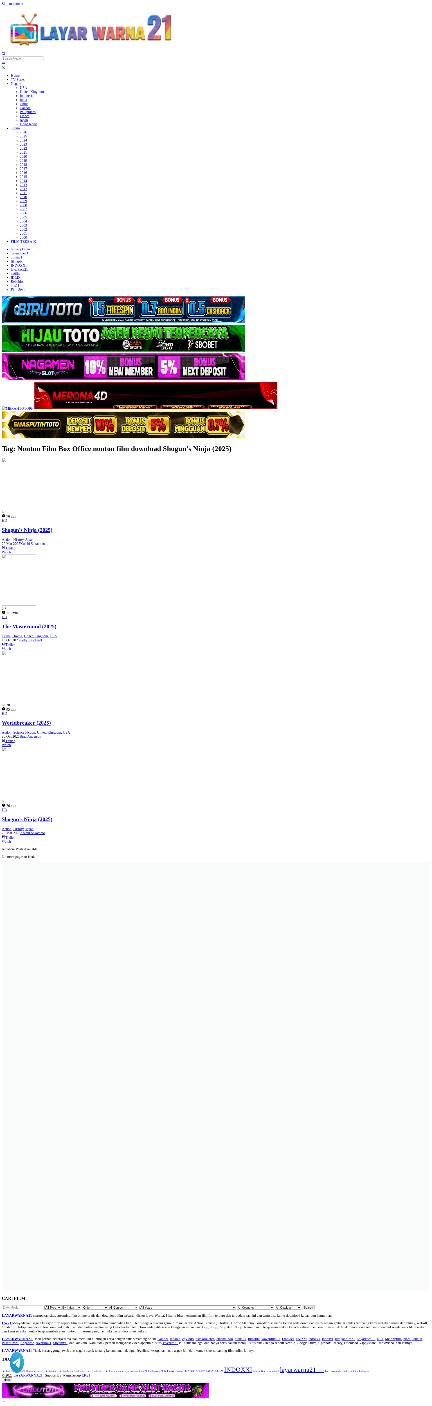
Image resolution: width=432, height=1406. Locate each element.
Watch (6, 552)
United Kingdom (36, 636)
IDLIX (185, 1371)
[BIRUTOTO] (124, 322)
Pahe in (417, 1339)
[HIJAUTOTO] (124, 351)
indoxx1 (314, 1339)
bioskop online (117, 1371)
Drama (17, 636)
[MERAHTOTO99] (18, 408)
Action (6, 539)
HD (4, 520)
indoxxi (327, 1339)
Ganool (163, 1339)
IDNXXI (205, 1371)
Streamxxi (60, 1343)
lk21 (380, 1339)
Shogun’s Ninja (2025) (27, 530)
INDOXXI (238, 1369)
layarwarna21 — (302, 1369)
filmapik (254, 1339)
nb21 (407, 1339)
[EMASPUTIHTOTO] (124, 438)
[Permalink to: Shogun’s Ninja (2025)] (19, 508)
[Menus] (3, 63)
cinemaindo (224, 1339)
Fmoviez (288, 1339)
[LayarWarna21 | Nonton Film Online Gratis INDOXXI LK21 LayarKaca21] (92, 50)
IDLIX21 (195, 1371)
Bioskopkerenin (100, 1371)
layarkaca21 (272, 1371)
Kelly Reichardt (31, 640)
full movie (169, 1371)
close (7, 1379)
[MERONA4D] (156, 408)
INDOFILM (217, 1371)
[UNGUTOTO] (106, 1397)
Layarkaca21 (366, 1339)
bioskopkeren (205, 1339)
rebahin (175, 1339)
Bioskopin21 (51, 1371)
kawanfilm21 (270, 1339)
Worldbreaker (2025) (26, 723)
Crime (6, 636)
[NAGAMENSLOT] (124, 380)
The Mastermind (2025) (29, 626)
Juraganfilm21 (345, 1339)
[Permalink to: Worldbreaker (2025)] (19, 701)
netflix (346, 1371)
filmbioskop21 (155, 1371)
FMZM (301, 1339)
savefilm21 (43, 1343)
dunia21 (240, 1339)
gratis (179, 1371)
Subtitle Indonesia (360, 1371)
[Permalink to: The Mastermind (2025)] (19, 604)
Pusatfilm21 (10, 1343)
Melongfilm (393, 1339)
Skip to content (12, 4)
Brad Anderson (30, 736)
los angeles (336, 1371)
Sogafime (27, 1343)
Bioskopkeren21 (82, 1371)
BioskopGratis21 (35, 1371)
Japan (29, 539)
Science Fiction (24, 732)
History (18, 539)
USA (53, 636)
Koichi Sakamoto (32, 544)
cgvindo (188, 1339)
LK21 (85, 1375)
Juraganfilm (259, 1371)
